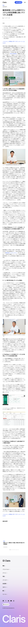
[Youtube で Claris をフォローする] (11, 601)
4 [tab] (14, 549)
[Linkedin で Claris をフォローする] (3, 601)
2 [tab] (11, 549)
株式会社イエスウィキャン (11, 252)
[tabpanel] (14, 536)
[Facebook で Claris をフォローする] (8, 601)
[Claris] (5, 2)
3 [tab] (13, 549)
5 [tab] (16, 549)
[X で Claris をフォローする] (6, 601)
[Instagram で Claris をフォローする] (13, 601)
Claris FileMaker (13, 53)
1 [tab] (10, 549)
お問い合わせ (18, 2)
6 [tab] (18, 549)
